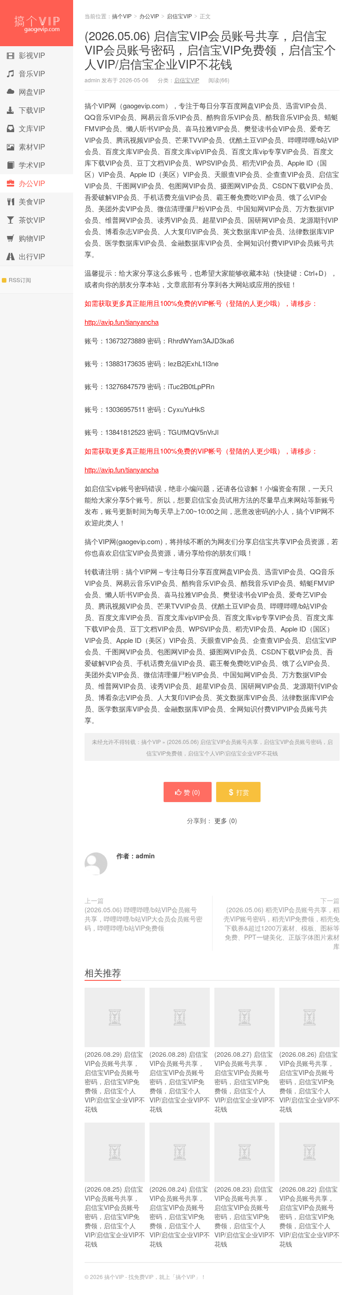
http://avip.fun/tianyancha (122, 321)
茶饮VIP (32, 219)
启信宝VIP (179, 16)
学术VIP (32, 165)
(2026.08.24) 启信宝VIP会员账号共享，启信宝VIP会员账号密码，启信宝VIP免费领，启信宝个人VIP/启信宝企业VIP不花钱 (179, 1216)
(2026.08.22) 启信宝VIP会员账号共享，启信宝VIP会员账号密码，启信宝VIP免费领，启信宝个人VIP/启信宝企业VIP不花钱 (309, 1216)
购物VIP (32, 238)
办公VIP (32, 183)
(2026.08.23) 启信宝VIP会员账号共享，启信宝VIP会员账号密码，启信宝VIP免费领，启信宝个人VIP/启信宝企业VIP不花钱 (244, 1216)
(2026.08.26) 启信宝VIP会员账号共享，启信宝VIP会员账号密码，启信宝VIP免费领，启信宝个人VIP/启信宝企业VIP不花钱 (309, 1081)
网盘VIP (32, 91)
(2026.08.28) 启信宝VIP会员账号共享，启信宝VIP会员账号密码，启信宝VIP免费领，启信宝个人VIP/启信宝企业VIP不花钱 (179, 1081)
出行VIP (32, 256)
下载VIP (32, 110)
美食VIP (32, 201)
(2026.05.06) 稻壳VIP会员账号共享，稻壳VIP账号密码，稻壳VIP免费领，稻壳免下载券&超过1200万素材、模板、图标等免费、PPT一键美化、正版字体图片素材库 (281, 928)
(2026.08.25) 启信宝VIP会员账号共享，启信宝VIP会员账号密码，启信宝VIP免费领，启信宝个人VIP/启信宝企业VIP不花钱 (115, 1216)
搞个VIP (36, 23)
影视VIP (32, 55)
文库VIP (32, 128)
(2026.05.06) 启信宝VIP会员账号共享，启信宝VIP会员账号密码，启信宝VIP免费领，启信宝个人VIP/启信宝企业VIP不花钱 (210, 49)
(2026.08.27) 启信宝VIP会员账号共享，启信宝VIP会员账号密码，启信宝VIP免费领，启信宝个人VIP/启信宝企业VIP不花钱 (244, 1081)
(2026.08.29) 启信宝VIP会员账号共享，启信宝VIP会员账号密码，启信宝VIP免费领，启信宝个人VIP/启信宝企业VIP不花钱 (115, 1081)
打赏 (242, 792)
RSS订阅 (20, 280)
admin (145, 855)
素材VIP (32, 146)
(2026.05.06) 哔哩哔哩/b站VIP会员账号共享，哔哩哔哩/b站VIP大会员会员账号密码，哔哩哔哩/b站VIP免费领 (143, 918)
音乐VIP (32, 73)
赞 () (192, 792)
